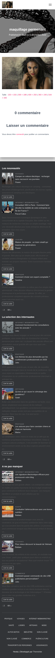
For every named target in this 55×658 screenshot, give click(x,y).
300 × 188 (22, 95)
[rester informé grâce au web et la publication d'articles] (8, 4)
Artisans (19, 389)
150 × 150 (12, 95)
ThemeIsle (37, 652)
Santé (18, 507)
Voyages (19, 174)
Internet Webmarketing (27, 202)
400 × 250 (32, 95)
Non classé (42, 632)
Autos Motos (13, 632)
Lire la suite (7, 197)
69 (9, 310)
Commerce (20, 573)
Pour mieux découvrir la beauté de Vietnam (33, 544)
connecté (20, 134)
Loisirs (19, 239)
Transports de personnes (20, 645)
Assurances (42, 645)
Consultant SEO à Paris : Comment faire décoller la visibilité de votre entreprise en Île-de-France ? (32, 208)
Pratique (19, 274)
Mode (44, 625)
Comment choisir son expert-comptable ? (32, 277)
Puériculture (42, 639)
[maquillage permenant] (27, 73)
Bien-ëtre (28, 632)
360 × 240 (42, 95)
